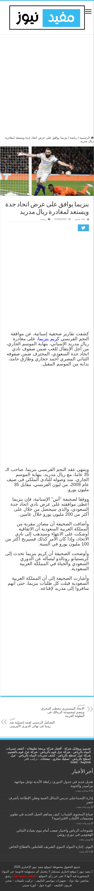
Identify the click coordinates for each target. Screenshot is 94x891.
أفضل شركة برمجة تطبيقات (44, 748)
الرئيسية (85, 137)
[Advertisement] (47, 87)
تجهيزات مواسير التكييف (51, 880)
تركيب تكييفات (24, 880)
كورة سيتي (29, 885)
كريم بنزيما (48, 338)
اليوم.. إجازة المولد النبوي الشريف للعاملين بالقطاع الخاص (51, 846)
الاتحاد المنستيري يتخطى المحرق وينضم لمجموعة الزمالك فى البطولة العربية (62, 711)
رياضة (73, 137)
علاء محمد (80, 219)
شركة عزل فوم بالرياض (55, 752)
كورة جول (44, 885)
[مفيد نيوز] (47, 16)
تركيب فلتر (31, 759)
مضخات (45, 759)
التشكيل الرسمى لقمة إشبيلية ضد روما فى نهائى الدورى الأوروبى (32, 723)
